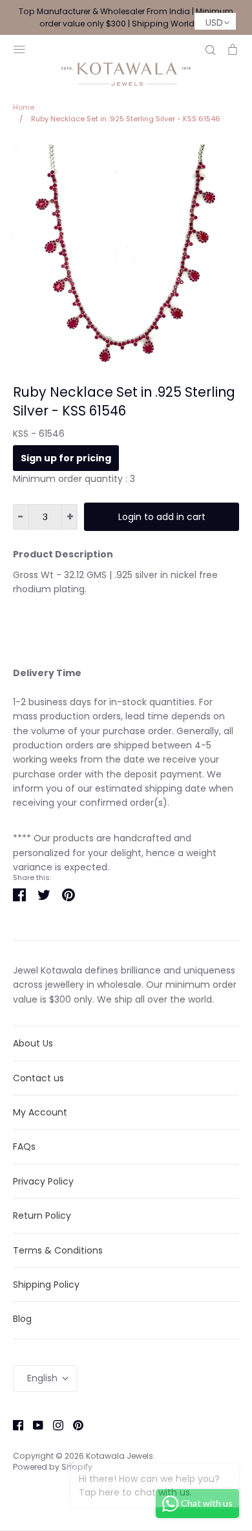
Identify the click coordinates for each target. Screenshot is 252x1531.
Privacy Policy (43, 1181)
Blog (22, 1318)
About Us (33, 1043)
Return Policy (42, 1215)
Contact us (38, 1078)
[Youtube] (33, 1424)
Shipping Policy (46, 1284)
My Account (40, 1112)
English (42, 1378)
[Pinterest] (73, 1424)
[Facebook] (13, 1424)
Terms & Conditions (58, 1250)
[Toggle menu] (19, 48)
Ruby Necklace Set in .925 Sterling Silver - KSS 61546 (124, 401)
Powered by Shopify (52, 1466)
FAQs (24, 1146)
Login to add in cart (161, 516)
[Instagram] (53, 1424)
